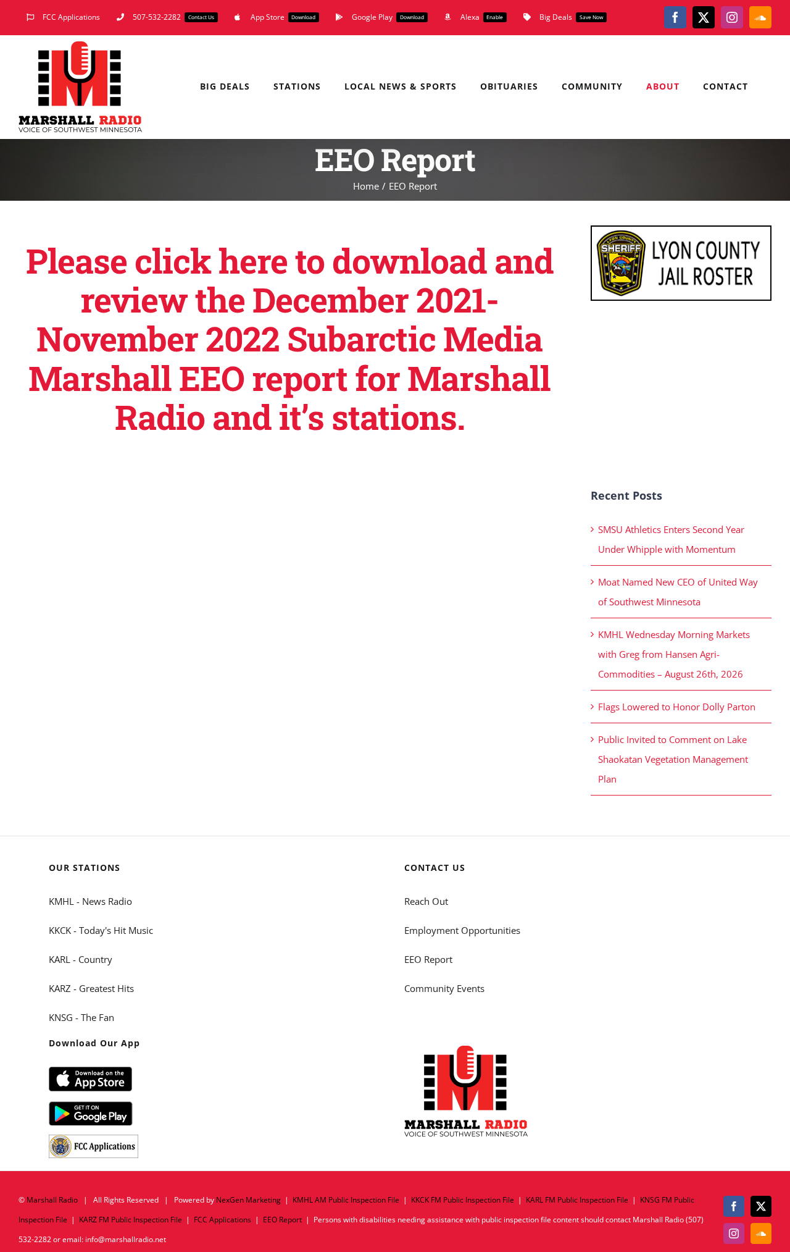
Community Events (444, 988)
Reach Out (426, 901)
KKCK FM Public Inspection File (462, 1200)
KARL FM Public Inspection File (577, 1200)
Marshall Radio (52, 1200)
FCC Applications (222, 1219)
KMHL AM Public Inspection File (346, 1200)
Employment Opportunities (462, 930)
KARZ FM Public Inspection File (130, 1219)
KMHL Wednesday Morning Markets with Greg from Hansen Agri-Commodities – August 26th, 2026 (674, 654)
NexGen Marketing (248, 1200)
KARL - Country (80, 959)
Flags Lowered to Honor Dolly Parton (676, 706)
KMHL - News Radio (90, 901)
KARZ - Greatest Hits (91, 988)
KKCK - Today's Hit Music (101, 930)
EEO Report (428, 959)
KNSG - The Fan (81, 1017)
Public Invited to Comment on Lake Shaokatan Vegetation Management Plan (673, 759)
